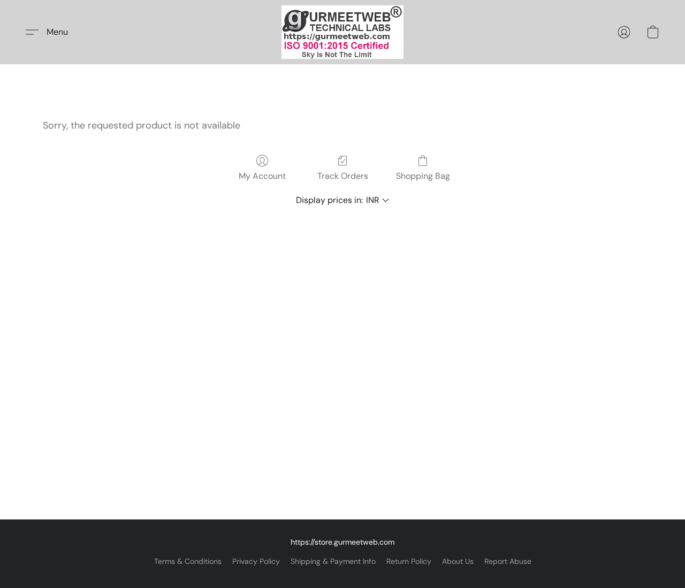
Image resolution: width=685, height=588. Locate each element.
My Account (262, 176)
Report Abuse (507, 561)
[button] (342, 32)
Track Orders (342, 176)
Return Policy (408, 561)
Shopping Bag (423, 176)
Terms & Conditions (188, 561)
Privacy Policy (256, 561)
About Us (458, 561)
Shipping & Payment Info (333, 561)
